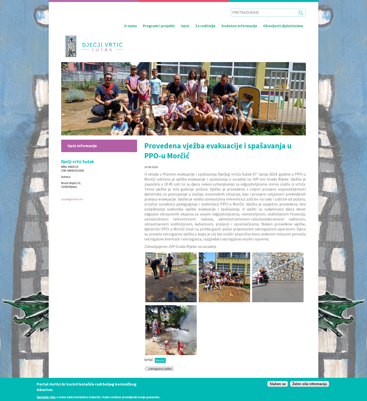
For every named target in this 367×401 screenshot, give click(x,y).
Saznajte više (46, 397)
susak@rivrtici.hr (72, 199)
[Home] (92, 46)
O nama (130, 25)
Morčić (160, 360)
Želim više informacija (309, 384)
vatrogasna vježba (160, 369)
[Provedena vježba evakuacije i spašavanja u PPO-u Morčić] (171, 300)
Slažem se (278, 384)
